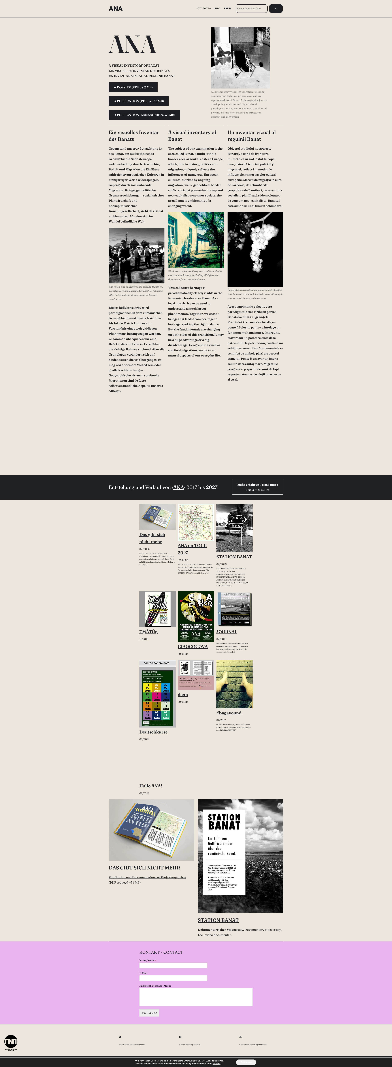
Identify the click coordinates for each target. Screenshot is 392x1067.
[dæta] (196, 675)
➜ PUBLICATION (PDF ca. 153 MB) (139, 101)
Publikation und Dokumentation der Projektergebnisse (147, 877)
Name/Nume (147, 960)
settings (217, 1063)
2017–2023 (202, 8)
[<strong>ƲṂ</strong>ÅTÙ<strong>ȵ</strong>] (157, 609)
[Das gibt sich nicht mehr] (157, 517)
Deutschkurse (153, 732)
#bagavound (228, 712)
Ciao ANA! (149, 1013)
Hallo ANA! (150, 785)
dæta (183, 694)
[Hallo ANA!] (157, 763)
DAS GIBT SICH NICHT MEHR (144, 868)
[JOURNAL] (234, 609)
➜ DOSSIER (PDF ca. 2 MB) (133, 87)
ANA (116, 8)
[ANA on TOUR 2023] (196, 522)
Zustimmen (246, 1062)
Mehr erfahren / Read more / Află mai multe (257, 487)
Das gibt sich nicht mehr (152, 538)
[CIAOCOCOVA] (196, 616)
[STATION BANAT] (234, 528)
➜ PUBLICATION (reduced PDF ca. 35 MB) (144, 115)
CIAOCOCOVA (193, 646)
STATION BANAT (234, 556)
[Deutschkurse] (157, 694)
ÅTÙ (148, 631)
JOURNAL (226, 631)
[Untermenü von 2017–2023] (210, 8)
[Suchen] (276, 8)
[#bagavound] (234, 684)
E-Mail (143, 973)
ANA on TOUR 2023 (192, 549)
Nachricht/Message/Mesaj (155, 985)
